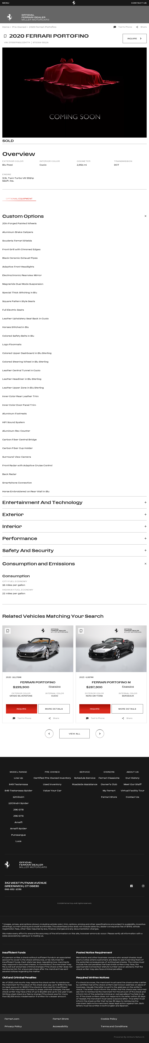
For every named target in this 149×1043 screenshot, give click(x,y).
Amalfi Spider (18, 828)
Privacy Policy (13, 1026)
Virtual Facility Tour (132, 790)
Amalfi (18, 822)
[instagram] (143, 886)
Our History (132, 778)
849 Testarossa (18, 784)
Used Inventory (52, 784)
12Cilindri (18, 797)
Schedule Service (84, 778)
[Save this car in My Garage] (5, 36)
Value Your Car (52, 790)
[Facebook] (131, 886)
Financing (55, 686)
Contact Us (132, 797)
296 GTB (18, 810)
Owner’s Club (109, 784)
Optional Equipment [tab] (19, 199)
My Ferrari (109, 790)
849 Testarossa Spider (18, 790)
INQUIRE (21, 709)
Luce (19, 841)
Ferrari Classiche (109, 778)
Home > (6, 27)
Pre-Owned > (20, 27)
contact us (139, 3)
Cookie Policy (109, 1019)
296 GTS (18, 816)
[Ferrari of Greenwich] (73, 3)
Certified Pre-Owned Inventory (52, 778)
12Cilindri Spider (18, 803)
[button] (7, 665)
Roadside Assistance (84, 784)
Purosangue (18, 835)
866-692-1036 (13, 889)
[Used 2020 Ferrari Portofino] (74, 93)
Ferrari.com (12, 1019)
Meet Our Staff (133, 784)
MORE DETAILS (54, 709)
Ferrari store (109, 797)
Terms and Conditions (114, 1026)
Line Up (18, 778)
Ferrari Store (61, 1019)
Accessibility (60, 1026)
